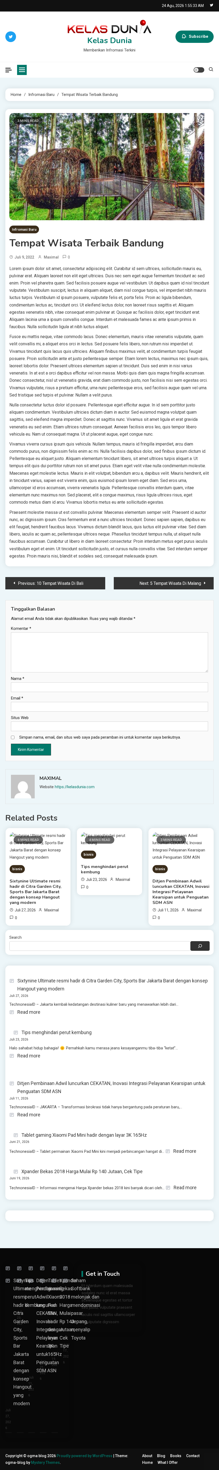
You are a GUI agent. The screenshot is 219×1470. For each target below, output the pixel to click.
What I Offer (168, 1462)
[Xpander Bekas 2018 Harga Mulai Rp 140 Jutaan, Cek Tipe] (56, 1268)
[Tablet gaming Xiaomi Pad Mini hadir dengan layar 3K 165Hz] (44, 1268)
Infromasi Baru (24, 229)
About (147, 1456)
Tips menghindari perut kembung (104, 869)
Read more (28, 1012)
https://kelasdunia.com (75, 786)
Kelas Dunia (109, 40)
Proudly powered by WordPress (85, 1456)
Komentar (21, 628)
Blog (161, 1456)
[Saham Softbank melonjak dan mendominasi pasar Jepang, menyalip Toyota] (67, 1268)
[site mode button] (199, 70)
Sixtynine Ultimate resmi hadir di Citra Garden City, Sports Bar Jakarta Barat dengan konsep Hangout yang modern (35, 891)
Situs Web (20, 717)
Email (17, 698)
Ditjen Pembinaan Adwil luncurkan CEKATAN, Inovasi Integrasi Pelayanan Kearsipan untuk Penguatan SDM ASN (180, 891)
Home (147, 1462)
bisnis (17, 869)
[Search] (200, 946)
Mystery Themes (45, 1462)
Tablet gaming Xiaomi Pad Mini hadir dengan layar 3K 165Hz (84, 1135)
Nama (17, 678)
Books (175, 1456)
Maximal (51, 257)
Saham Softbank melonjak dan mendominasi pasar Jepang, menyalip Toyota (85, 1309)
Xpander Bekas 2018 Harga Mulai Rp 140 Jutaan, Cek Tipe (82, 1171)
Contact (193, 1456)
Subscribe (198, 36)
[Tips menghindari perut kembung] (21, 1268)
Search (15, 937)
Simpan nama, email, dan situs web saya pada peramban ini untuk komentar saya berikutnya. (100, 737)
